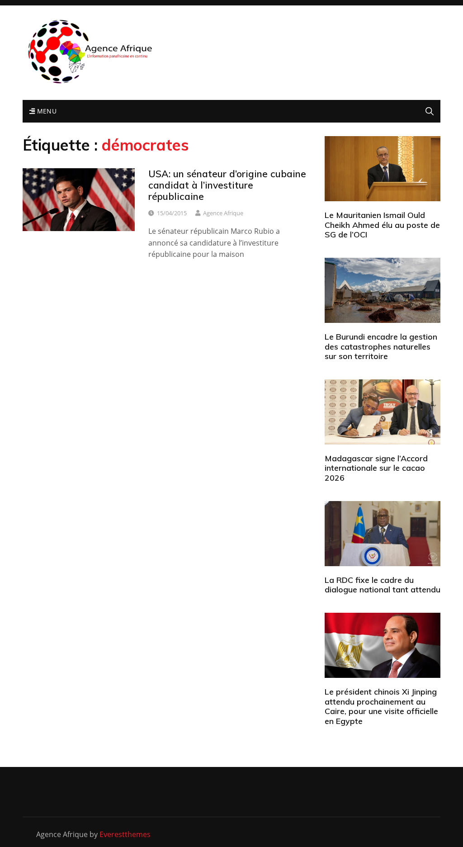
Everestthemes (125, 834)
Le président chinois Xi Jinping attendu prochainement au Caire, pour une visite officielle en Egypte (381, 706)
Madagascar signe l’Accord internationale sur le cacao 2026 (376, 468)
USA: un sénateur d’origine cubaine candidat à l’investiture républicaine (227, 185)
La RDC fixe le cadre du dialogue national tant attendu (382, 585)
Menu (46, 111)
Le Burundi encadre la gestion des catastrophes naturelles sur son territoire (381, 346)
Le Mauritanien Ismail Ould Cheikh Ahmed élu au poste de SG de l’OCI (382, 225)
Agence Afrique (223, 213)
